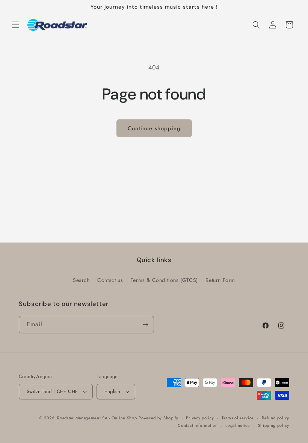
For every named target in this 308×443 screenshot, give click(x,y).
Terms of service (238, 418)
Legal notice (237, 425)
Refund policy (275, 418)
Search (81, 280)
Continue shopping (154, 128)
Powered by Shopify (158, 418)
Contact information (197, 425)
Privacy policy (200, 418)
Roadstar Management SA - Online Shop (97, 418)
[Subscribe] (145, 324)
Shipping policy (274, 425)
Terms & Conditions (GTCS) (164, 280)
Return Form (220, 280)
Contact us (110, 280)
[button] (16, 25)
